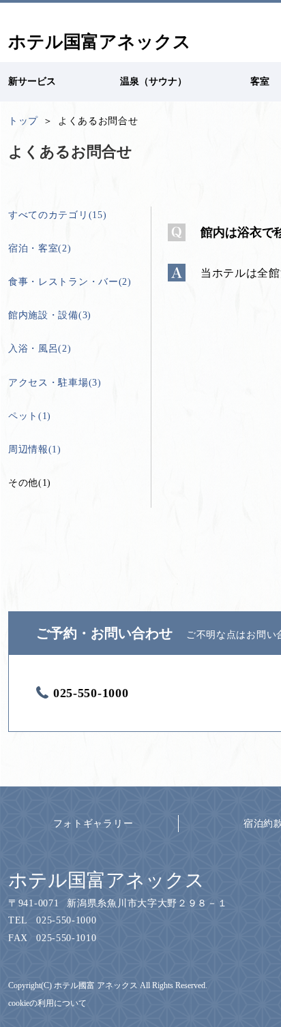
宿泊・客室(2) (40, 248)
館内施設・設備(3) (49, 315)
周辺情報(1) (34, 449)
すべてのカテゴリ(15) (57, 215)
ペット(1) (29, 416)
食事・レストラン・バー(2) (70, 282)
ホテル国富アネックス (106, 880)
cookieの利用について (47, 1003)
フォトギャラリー (93, 823)
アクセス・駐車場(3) (55, 383)
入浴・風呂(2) (40, 348)
